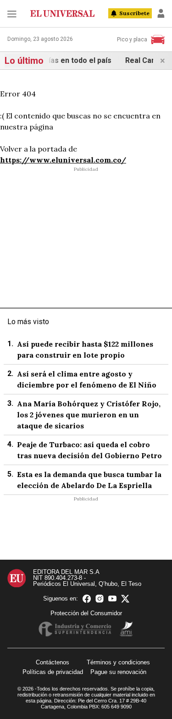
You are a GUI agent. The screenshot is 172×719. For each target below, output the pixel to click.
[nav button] (12, 13)
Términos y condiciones (118, 662)
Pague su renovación (118, 672)
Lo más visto (28, 321)
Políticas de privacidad (52, 672)
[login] (161, 13)
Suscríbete (134, 13)
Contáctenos (52, 662)
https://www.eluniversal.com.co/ (63, 159)
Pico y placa (132, 39)
